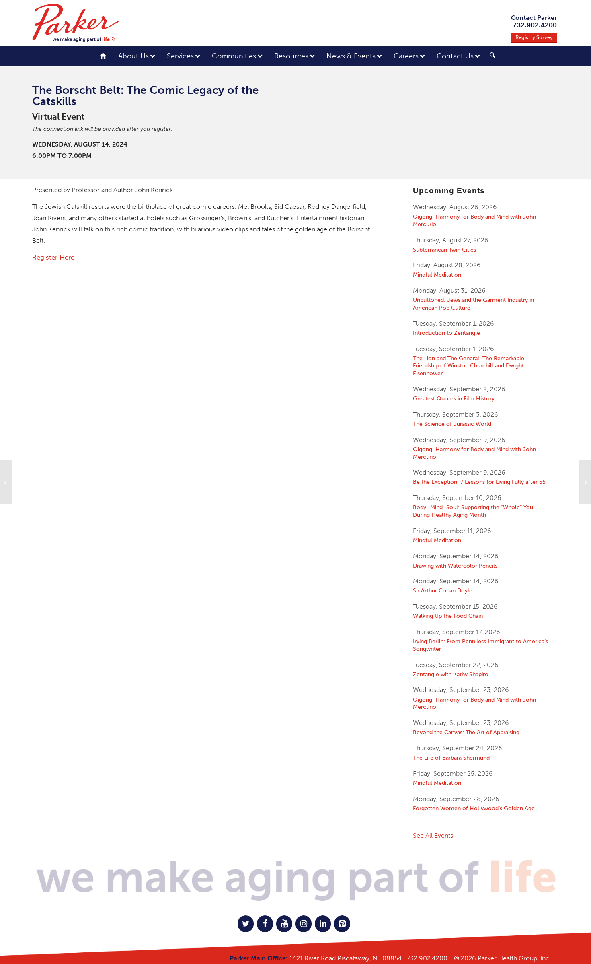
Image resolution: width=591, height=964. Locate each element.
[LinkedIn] (323, 923)
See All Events (433, 835)
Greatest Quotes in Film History (454, 398)
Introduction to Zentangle (446, 332)
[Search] (492, 55)
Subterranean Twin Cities (444, 249)
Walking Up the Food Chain (448, 615)
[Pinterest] (342, 923)
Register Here (53, 257)
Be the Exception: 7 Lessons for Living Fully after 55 (479, 481)
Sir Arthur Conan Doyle (442, 590)
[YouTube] (284, 923)
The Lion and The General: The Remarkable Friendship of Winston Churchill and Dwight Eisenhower (468, 366)
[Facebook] (265, 923)
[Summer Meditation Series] (6, 482)
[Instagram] (304, 923)
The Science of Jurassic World (452, 423)
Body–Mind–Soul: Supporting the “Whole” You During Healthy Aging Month (473, 511)
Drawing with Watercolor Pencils (455, 565)
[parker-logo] (75, 23)
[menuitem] (489, 57)
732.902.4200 (427, 958)
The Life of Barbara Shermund (451, 757)
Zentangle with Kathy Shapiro (450, 674)
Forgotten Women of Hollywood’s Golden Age (474, 808)
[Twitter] (246, 923)
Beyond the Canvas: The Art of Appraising (466, 732)
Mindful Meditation (437, 274)
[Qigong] (585, 482)
